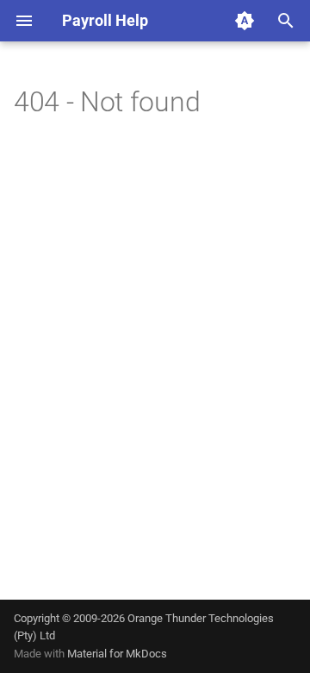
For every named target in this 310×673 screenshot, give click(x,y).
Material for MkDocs (117, 653)
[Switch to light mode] (244, 20)
